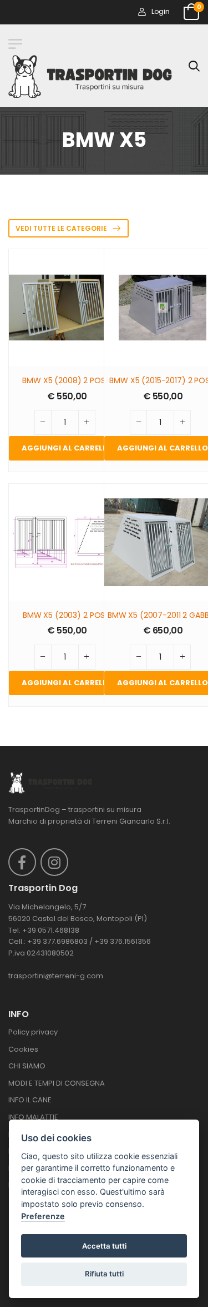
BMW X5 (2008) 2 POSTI (66, 380)
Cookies (23, 1049)
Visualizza (67, 352)
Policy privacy (33, 1032)
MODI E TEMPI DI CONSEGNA (56, 1083)
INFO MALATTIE (33, 1117)
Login (160, 11)
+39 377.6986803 (57, 941)
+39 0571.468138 (50, 930)
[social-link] (22, 862)
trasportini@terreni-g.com (55, 976)
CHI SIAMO (26, 1066)
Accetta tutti (104, 1245)
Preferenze (43, 1216)
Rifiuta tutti (104, 1273)
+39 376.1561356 (122, 941)
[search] (194, 66)
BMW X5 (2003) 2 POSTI (67, 615)
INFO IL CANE (30, 1100)
